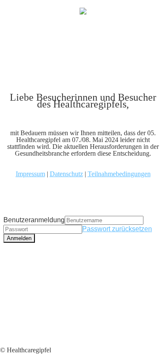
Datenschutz (66, 173)
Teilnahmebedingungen (119, 173)
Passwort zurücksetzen (117, 228)
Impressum (30, 173)
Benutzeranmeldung (34, 220)
